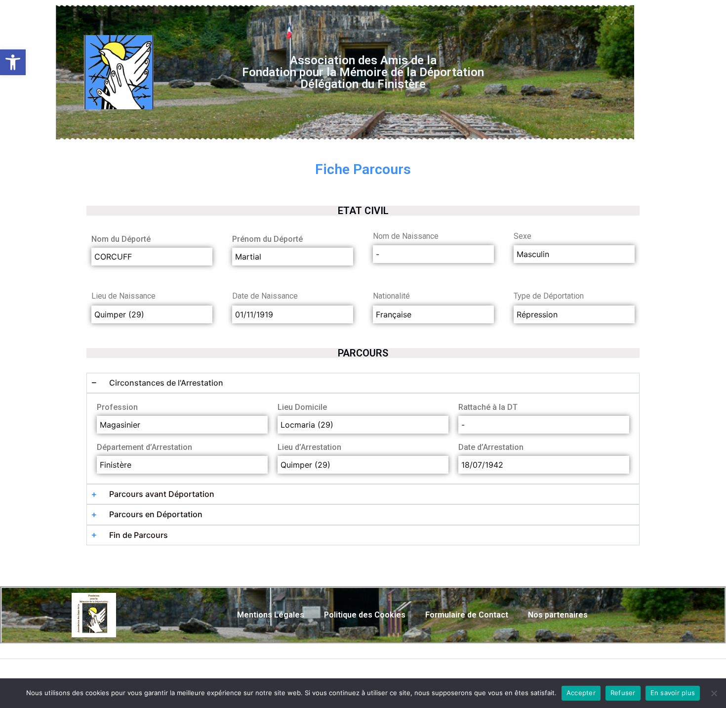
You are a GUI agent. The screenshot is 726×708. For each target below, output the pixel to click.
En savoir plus (672, 693)
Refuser (623, 693)
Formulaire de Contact (466, 615)
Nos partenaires (558, 615)
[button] (13, 62)
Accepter (581, 693)
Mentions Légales (270, 615)
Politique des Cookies (364, 615)
